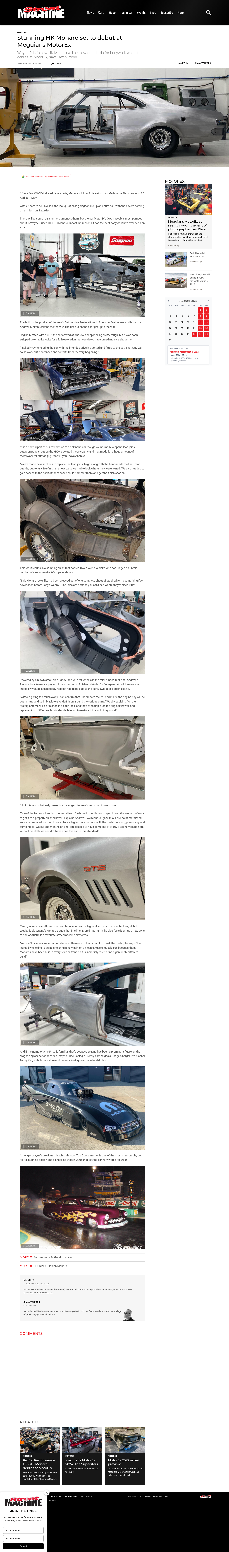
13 (188, 322)
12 (182, 322)
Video (112, 12)
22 (200, 328)
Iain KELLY (29, 1280)
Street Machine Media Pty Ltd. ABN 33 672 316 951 (147, 1496)
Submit (23, 1546)
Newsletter (71, 1496)
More (180, 12)
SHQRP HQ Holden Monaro (50, 1266)
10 (170, 322)
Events (141, 12)
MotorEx (22, 32)
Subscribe (166, 12)
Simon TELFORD (32, 1302)
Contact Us (56, 1496)
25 (176, 334)
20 (188, 328)
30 (206, 334)
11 (176, 322)
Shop (153, 12)
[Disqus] (82, 1376)
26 (182, 334)
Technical (126, 12)
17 (170, 328)
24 (170, 334)
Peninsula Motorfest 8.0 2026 (184, 352)
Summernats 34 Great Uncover (53, 1257)
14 (194, 322)
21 (194, 328)
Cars (101, 12)
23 (206, 328)
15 (200, 322)
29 (200, 334)
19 (182, 328)
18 (176, 328)
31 (170, 340)
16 (206, 322)
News (90, 12)
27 (188, 334)
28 (194, 334)
